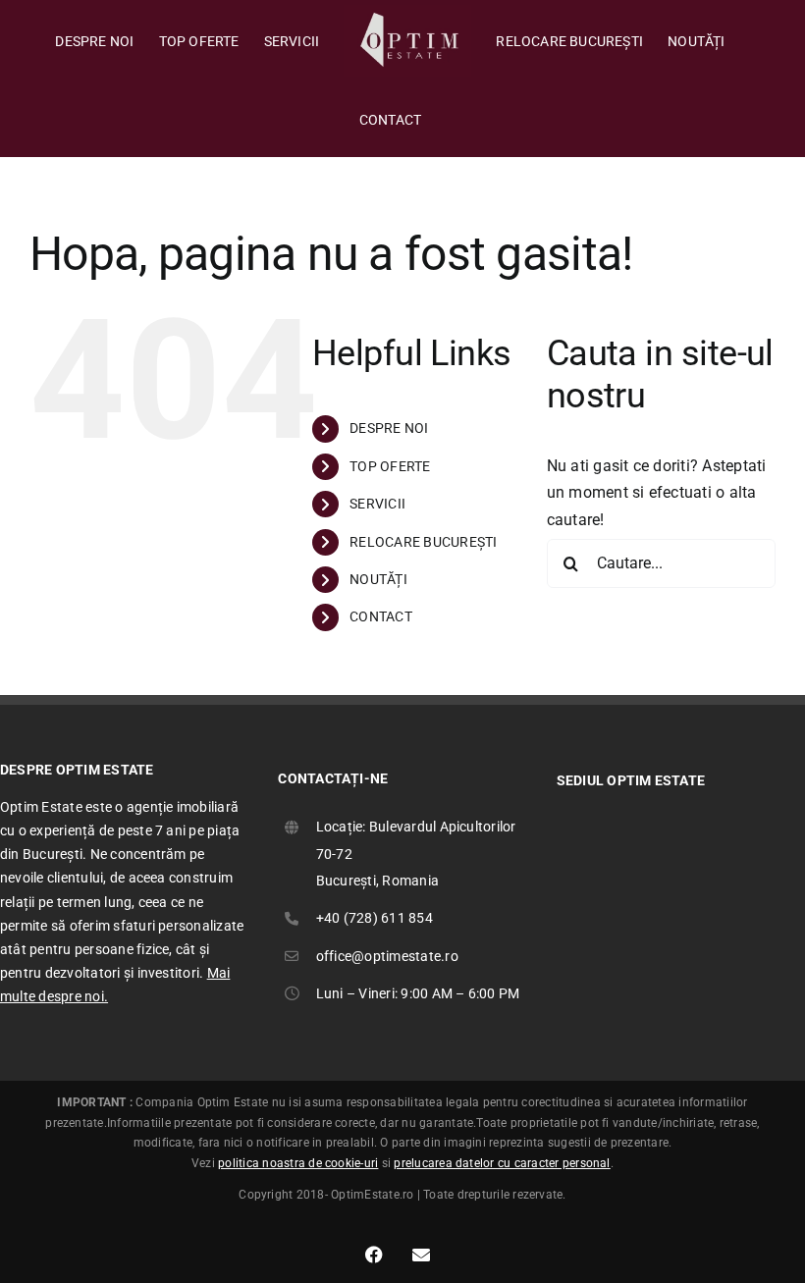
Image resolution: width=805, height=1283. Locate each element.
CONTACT (380, 616)
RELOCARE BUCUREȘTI (423, 542)
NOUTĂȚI (378, 579)
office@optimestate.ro (387, 956)
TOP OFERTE (389, 466)
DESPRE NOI (388, 428)
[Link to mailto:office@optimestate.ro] (421, 1254)
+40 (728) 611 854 (374, 918)
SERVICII (377, 503)
